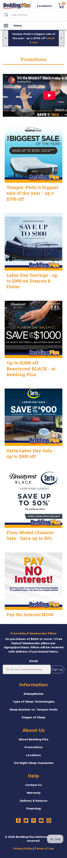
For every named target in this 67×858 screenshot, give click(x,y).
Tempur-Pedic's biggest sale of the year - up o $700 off (33, 38)
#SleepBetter (33, 694)
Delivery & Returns (33, 800)
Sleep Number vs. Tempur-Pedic (33, 709)
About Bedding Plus (33, 739)
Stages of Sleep (33, 717)
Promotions (34, 747)
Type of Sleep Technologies (34, 701)
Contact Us (33, 785)
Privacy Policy (23, 848)
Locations (44, 6)
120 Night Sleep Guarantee (33, 763)
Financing (33, 808)
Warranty (34, 792)
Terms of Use (44, 848)
